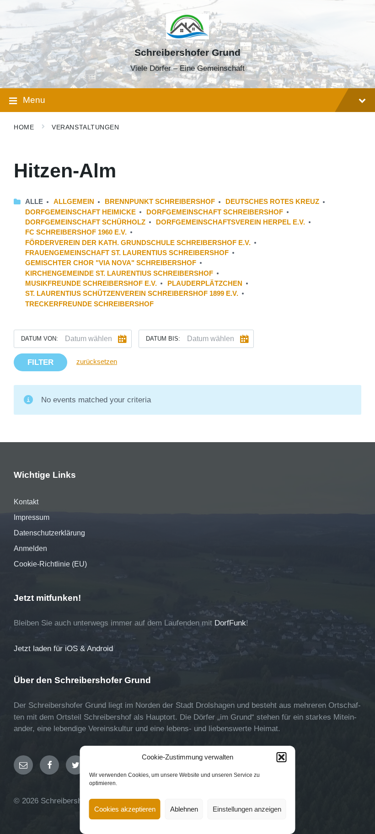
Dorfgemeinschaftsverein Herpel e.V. (230, 222)
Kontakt (26, 502)
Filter (40, 362)
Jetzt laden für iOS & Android (63, 648)
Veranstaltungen (85, 127)
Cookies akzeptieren (124, 809)
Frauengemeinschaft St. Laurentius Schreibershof (127, 253)
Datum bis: (163, 338)
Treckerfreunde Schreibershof (89, 304)
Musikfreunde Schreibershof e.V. (91, 283)
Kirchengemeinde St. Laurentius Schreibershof (119, 273)
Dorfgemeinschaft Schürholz (85, 222)
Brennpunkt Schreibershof (160, 201)
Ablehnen (184, 809)
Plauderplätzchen (204, 283)
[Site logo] (187, 36)
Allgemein (74, 201)
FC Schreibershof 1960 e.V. (76, 232)
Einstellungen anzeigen (247, 809)
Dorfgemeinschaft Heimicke (80, 212)
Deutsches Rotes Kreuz (272, 201)
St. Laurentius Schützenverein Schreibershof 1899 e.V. (131, 293)
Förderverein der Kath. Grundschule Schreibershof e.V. (138, 242)
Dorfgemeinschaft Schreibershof (214, 212)
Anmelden (30, 548)
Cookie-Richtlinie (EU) (50, 564)
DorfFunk (230, 623)
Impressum (31, 517)
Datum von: (39, 338)
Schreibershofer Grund (187, 52)
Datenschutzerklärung (49, 533)
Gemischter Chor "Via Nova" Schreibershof (110, 263)
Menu (34, 100)
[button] (281, 757)
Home (24, 127)
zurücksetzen (96, 361)
